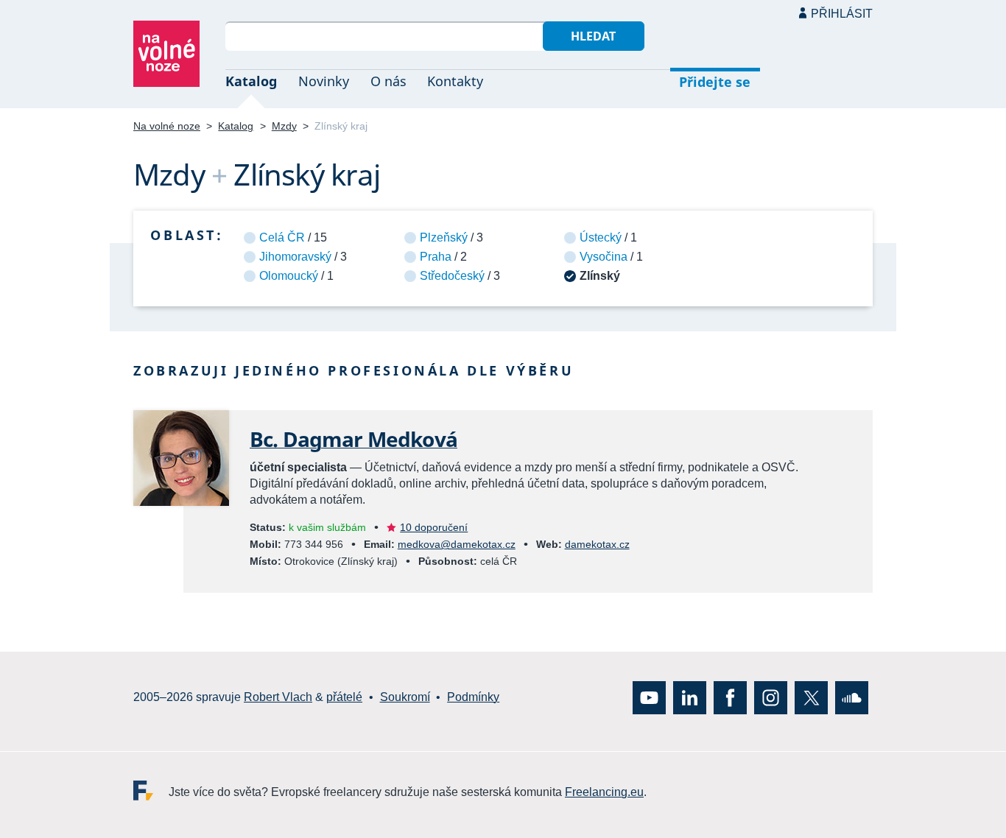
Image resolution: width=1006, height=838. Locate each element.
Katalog (251, 81)
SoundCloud (851, 697)
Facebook (730, 697)
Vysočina (603, 256)
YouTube (649, 697)
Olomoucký (288, 276)
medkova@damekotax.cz (457, 544)
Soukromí (405, 697)
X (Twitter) (811, 697)
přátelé (344, 697)
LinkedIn (689, 697)
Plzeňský (444, 237)
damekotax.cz (597, 544)
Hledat (593, 36)
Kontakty (455, 81)
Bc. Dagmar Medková (353, 439)
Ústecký (601, 237)
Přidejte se (714, 82)
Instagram (770, 697)
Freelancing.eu (151, 790)
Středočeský (452, 276)
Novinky (323, 81)
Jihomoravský (295, 256)
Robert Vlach (278, 697)
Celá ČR (282, 237)
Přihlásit (842, 13)
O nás (388, 81)
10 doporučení (434, 527)
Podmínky (473, 697)
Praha (435, 256)
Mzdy (284, 126)
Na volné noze (166, 126)
